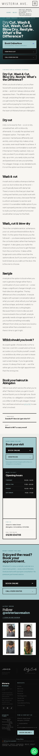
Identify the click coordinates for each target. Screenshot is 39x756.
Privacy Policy (19, 739)
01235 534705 (13, 534)
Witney (21, 745)
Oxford (5, 745)
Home (8, 12)
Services (20, 691)
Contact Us (21, 705)
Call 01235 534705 (19, 57)
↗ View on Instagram (11, 617)
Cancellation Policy (23, 703)
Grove (27, 744)
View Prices (19, 457)
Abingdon (5, 744)
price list (27, 404)
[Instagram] (3, 708)
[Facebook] (7, 708)
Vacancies (20, 698)
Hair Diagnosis (22, 696)
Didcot (12, 744)
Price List (20, 693)
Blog (15, 12)
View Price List (19, 51)
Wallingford (13, 745)
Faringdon (20, 744)
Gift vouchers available (10, 741)
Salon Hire (20, 700)
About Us (20, 689)
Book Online (19, 450)
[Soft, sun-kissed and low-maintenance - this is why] (28, 647)
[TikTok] (11, 708)
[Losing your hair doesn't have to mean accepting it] (10, 630)
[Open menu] (34, 3)
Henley (32, 744)
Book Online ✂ (26, 732)
